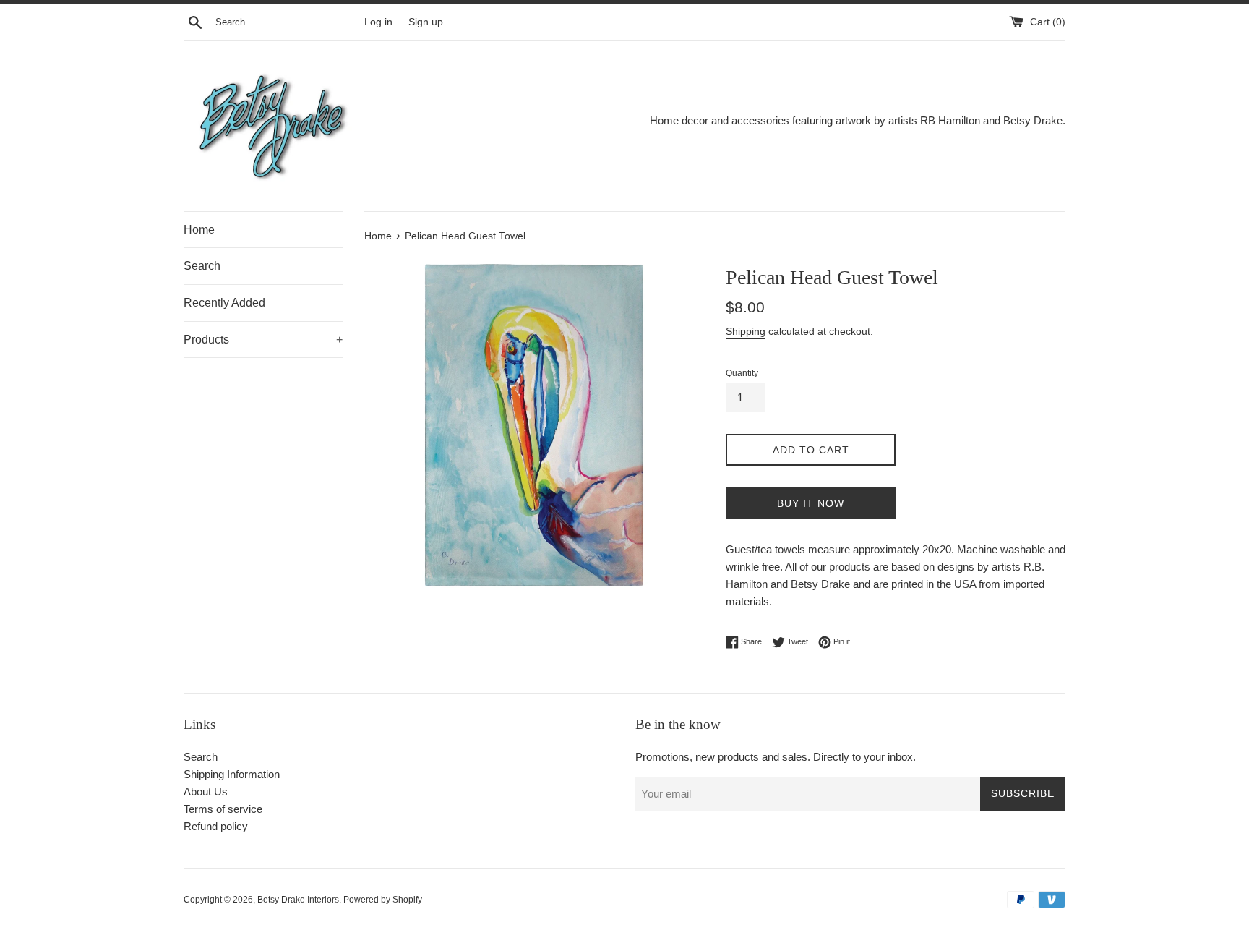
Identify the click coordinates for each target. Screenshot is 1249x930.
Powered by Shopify (382, 900)
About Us (206, 791)
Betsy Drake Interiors (298, 900)
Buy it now (810, 503)
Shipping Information (232, 774)
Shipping (745, 331)
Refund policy (216, 826)
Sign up (425, 22)
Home (199, 229)
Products (263, 339)
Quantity (742, 373)
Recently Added (224, 303)
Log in (378, 22)
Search (202, 266)
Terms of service (223, 809)
